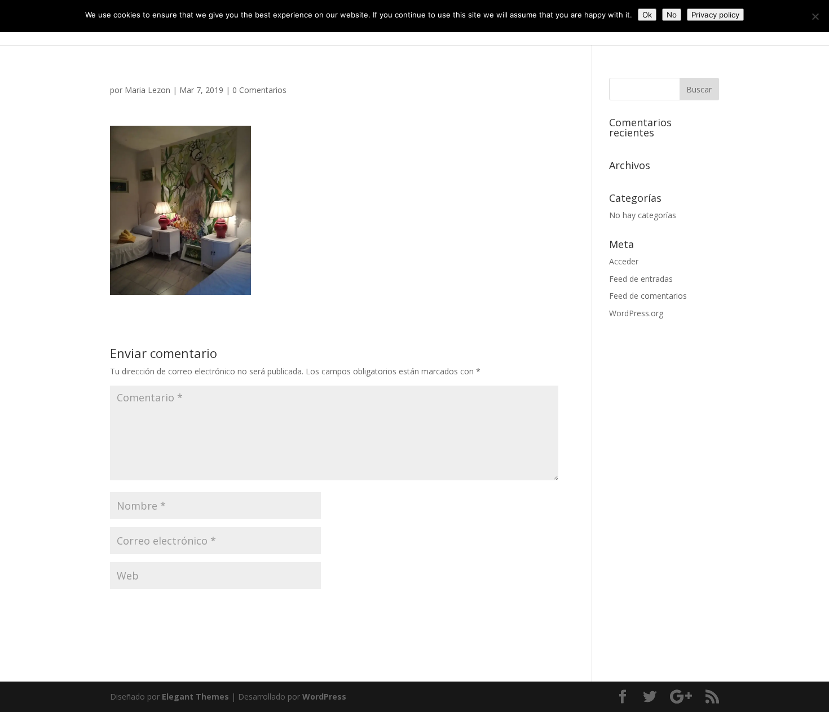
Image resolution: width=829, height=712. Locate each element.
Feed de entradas (641, 278)
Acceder (623, 261)
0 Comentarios (259, 90)
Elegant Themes (195, 696)
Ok (647, 14)
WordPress (324, 696)
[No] (815, 16)
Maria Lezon (147, 90)
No (672, 14)
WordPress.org (636, 313)
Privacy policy (715, 14)
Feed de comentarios (648, 295)
